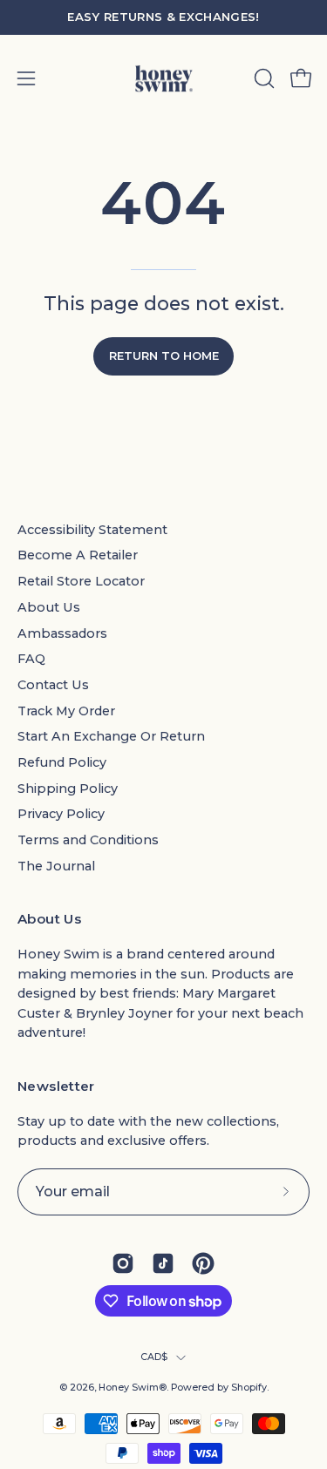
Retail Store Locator (81, 581)
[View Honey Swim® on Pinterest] (203, 1263)
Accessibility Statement (92, 530)
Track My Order (66, 711)
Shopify (249, 1387)
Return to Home (164, 355)
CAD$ (154, 1357)
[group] (163, 17)
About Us (48, 607)
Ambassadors (62, 633)
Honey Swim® (133, 1387)
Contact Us (53, 685)
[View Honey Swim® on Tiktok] (163, 1263)
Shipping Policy (67, 788)
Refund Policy (61, 762)
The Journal (56, 866)
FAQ (31, 659)
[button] (262, 78)
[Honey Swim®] (163, 78)
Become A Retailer (77, 555)
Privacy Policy (61, 814)
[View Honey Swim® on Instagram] (123, 1263)
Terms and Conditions (88, 840)
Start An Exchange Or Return (111, 736)
